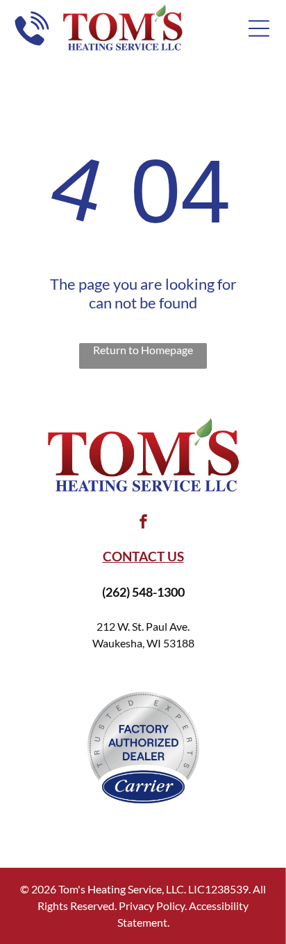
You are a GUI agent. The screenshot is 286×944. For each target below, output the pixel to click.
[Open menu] (259, 28)
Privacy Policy (152, 905)
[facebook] (143, 523)
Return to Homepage (143, 349)
